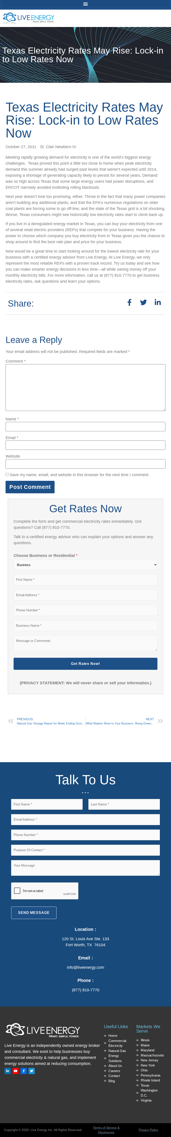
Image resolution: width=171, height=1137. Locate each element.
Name (12, 419)
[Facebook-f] (23, 1071)
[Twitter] (31, 1071)
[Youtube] (15, 1071)
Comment (16, 361)
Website (13, 456)
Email (12, 438)
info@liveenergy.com (85, 967)
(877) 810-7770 (85, 990)
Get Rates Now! (85, 664)
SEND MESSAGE (34, 913)
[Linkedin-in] (7, 1071)
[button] (85, 3)
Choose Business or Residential (45, 556)
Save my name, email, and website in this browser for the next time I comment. (79, 475)
